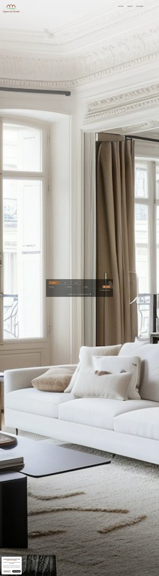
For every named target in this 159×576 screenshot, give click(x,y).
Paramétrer (7, 571)
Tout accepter (16, 571)
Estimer (76, 282)
